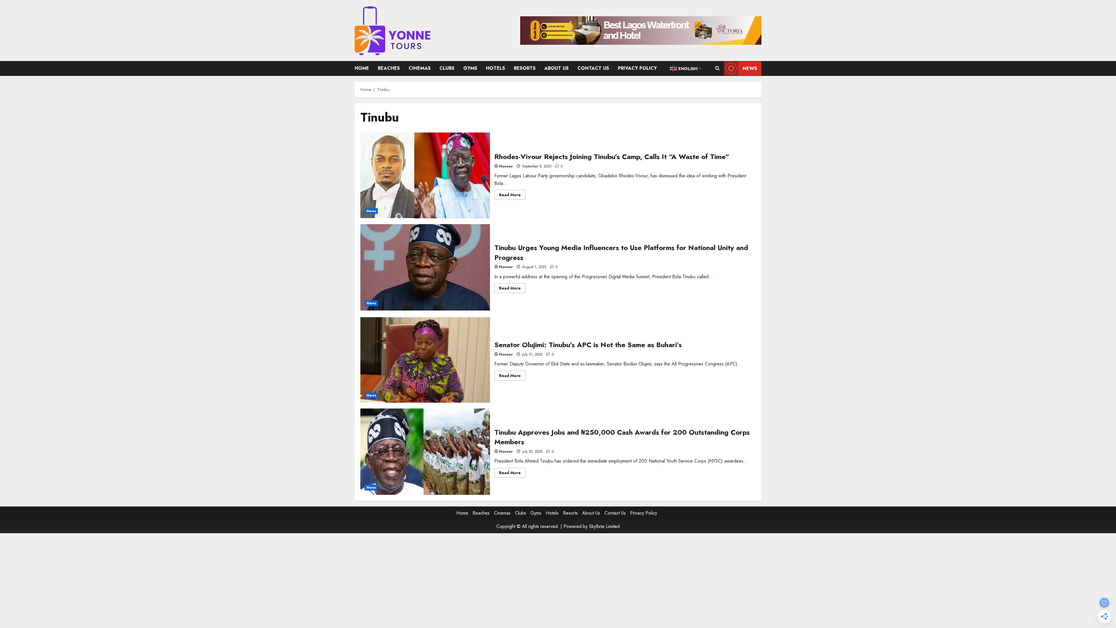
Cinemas (420, 68)
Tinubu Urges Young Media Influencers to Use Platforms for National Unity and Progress (425, 267)
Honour (506, 166)
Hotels (495, 68)
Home (362, 68)
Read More (512, 196)
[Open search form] (717, 68)
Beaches (389, 68)
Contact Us (593, 68)
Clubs (447, 68)
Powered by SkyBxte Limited (592, 526)
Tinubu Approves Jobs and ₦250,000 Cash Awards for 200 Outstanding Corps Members (425, 451)
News (750, 68)
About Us (556, 68)
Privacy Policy (637, 68)
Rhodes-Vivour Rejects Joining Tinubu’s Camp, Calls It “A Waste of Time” (425, 175)
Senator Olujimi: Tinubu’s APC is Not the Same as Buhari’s (425, 359)
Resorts (525, 68)
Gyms (470, 68)
